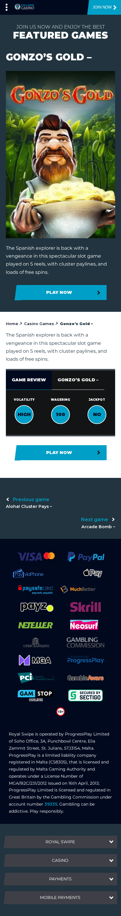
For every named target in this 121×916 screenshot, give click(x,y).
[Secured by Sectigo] (85, 695)
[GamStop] (35, 695)
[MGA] (35, 659)
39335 (50, 804)
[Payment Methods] (35, 556)
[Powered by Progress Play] (85, 659)
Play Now (59, 292)
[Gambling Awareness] (85, 677)
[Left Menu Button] (6, 6)
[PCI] (35, 677)
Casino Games (39, 324)
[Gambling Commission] (85, 642)
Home (12, 324)
